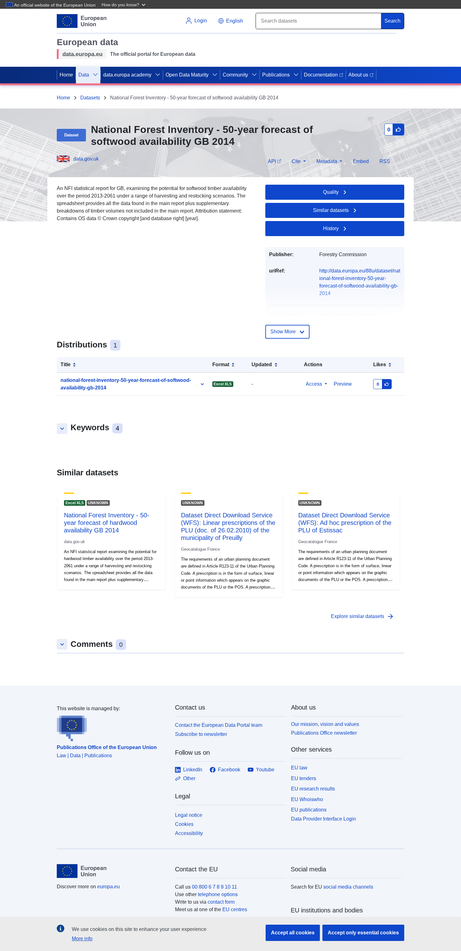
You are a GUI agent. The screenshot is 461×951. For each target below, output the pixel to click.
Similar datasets (331, 210)
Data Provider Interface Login (323, 819)
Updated (262, 364)
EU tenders (303, 778)
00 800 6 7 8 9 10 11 (214, 887)
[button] (124, 4)
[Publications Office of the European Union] (112, 726)
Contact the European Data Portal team (218, 725)
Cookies (184, 824)
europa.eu (108, 886)
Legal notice (188, 815)
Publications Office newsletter (324, 733)
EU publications (308, 809)
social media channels (348, 887)
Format (220, 364)
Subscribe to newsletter (201, 734)
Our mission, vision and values (325, 724)
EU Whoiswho (307, 799)
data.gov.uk (86, 158)
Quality (331, 192)
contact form (221, 902)
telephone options (218, 894)
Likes (379, 364)
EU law (299, 767)
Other (189, 778)
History (331, 228)
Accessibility (189, 833)
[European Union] (112, 871)
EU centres (234, 909)
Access (314, 384)
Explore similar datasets (362, 616)
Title (66, 364)
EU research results (313, 788)
